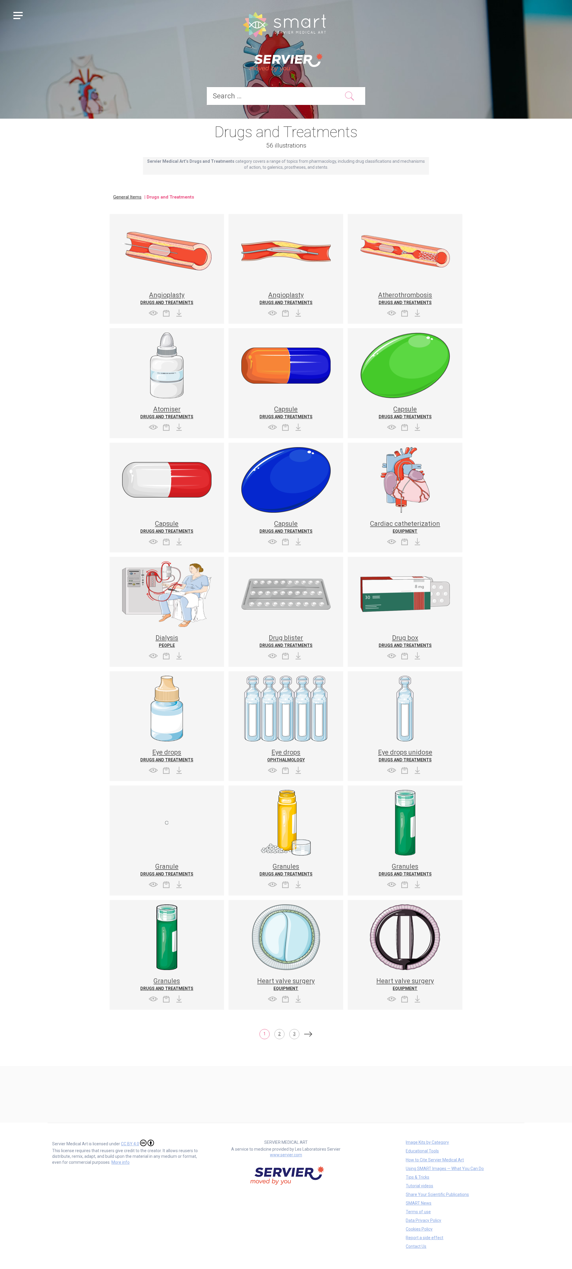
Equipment (405, 531)
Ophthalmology (286, 759)
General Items (127, 197)
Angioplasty (166, 295)
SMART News (418, 1203)
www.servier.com (286, 1154)
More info (120, 1162)
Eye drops (166, 752)
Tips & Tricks (417, 1177)
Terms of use (418, 1211)
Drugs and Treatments (166, 302)
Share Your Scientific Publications (437, 1194)
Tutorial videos (419, 1185)
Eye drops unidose (405, 752)
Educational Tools (422, 1151)
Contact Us (416, 1246)
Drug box (405, 638)
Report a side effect (424, 1237)
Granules (286, 866)
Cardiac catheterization (405, 523)
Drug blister (286, 638)
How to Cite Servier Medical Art (435, 1160)
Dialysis (167, 638)
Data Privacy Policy (423, 1220)
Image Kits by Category (427, 1142)
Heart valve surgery (286, 981)
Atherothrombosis (405, 295)
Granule (166, 866)
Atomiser (167, 409)
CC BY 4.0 (130, 1143)
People (167, 645)
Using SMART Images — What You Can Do (445, 1168)
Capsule (286, 409)
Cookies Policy (419, 1229)
